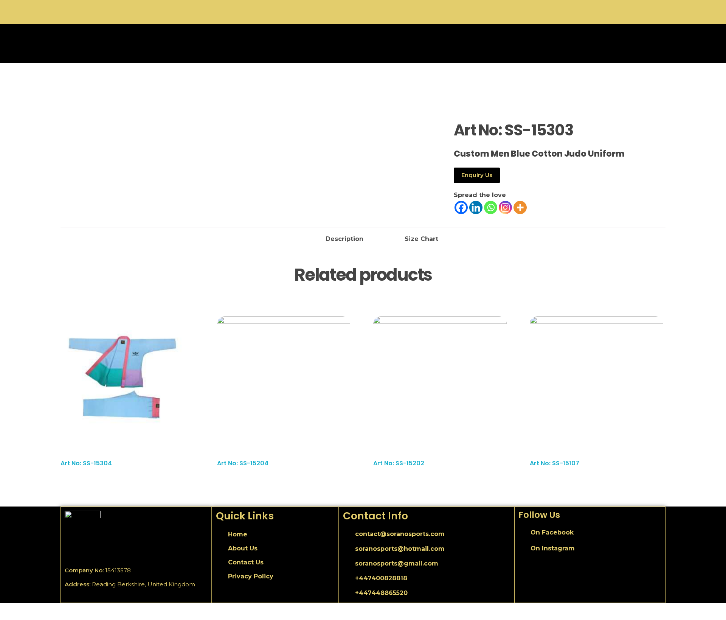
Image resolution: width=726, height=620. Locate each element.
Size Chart (421, 238)
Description (344, 238)
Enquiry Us (476, 175)
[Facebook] (461, 207)
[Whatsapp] (490, 207)
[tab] (344, 237)
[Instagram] (505, 207)
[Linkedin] (475, 207)
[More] (520, 207)
